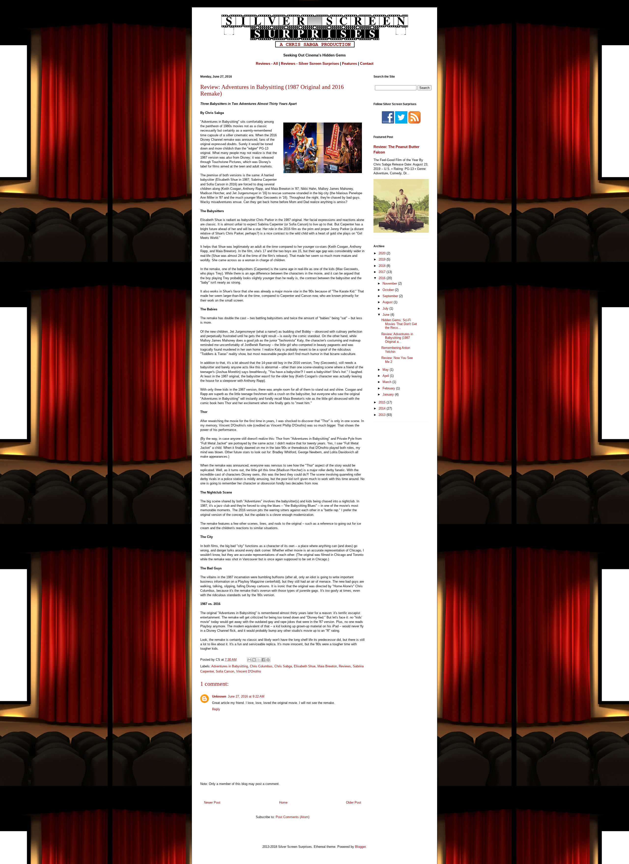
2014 (382, 408)
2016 (382, 278)
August (388, 302)
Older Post (353, 802)
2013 (382, 415)
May (386, 369)
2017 (382, 272)
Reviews (345, 666)
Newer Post (212, 802)
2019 (382, 259)
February (389, 388)
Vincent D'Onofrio (248, 671)
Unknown (219, 696)
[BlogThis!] (254, 659)
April (386, 376)
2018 (382, 266)
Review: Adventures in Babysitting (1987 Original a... (397, 337)
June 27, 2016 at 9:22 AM (246, 696)
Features (349, 63)
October (389, 290)
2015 (382, 402)
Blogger (360, 847)
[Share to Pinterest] (268, 659)
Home (283, 802)
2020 (382, 253)
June (386, 314)
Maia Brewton (327, 666)
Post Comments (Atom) (292, 817)
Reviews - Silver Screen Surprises (310, 63)
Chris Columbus (261, 666)
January (389, 394)
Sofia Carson (225, 671)
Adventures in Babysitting (229, 666)
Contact (366, 63)
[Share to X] (258, 659)
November (390, 283)
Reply (216, 709)
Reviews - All (267, 63)
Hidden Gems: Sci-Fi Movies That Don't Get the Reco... (399, 323)
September (391, 296)
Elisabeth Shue (304, 666)
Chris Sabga (283, 666)
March (387, 382)
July (386, 308)
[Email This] (249, 659)
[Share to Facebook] (263, 659)
